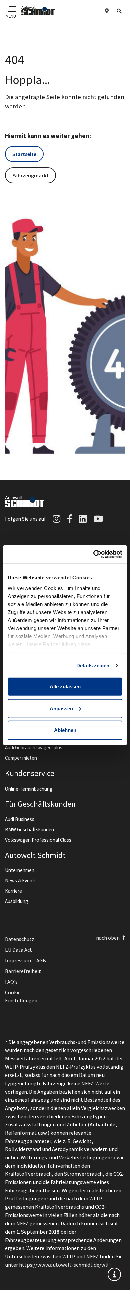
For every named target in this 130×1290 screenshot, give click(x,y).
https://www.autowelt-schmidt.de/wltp (66, 1264)
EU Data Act (18, 949)
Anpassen (61, 708)
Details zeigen (92, 665)
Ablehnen (65, 730)
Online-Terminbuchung (28, 788)
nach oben (108, 937)
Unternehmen (19, 870)
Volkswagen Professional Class (38, 840)
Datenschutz (19, 939)
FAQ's (11, 981)
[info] (114, 1274)
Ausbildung (16, 901)
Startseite (24, 154)
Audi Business (19, 819)
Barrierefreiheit (23, 971)
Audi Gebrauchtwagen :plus (33, 747)
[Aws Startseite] (38, 11)
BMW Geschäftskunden (29, 829)
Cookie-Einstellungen (21, 996)
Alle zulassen (65, 686)
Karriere (13, 891)
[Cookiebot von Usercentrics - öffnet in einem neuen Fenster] (93, 554)
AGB (41, 960)
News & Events (21, 880)
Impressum (18, 960)
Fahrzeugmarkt (30, 175)
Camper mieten (21, 758)
